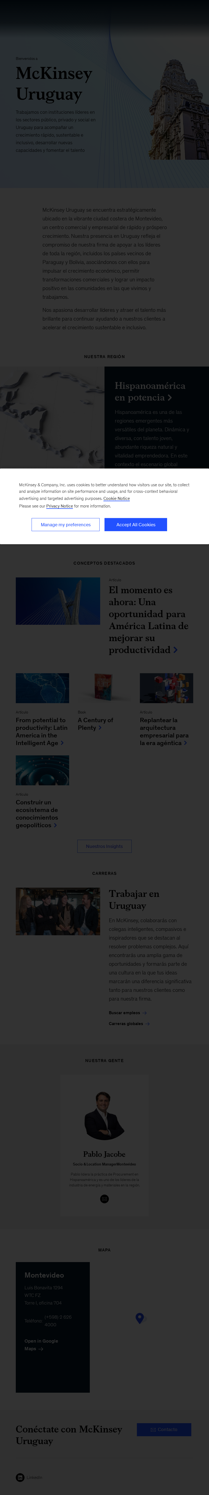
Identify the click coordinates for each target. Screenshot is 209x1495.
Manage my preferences (66, 524)
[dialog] (104, 506)
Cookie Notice (116, 498)
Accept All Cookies (135, 524)
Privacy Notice (59, 506)
